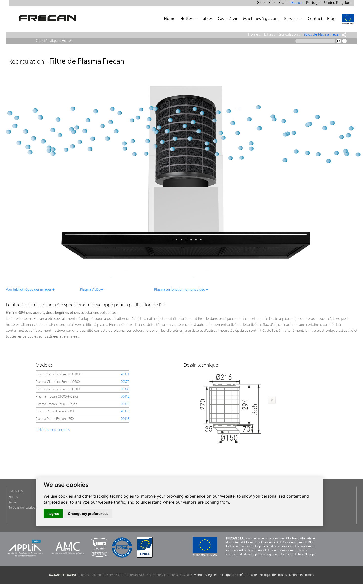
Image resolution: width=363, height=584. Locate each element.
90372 (125, 382)
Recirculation (288, 35)
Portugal (313, 3)
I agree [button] (53, 513)
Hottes (267, 35)
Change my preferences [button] (88, 513)
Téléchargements (53, 430)
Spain (283, 3)
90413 (125, 419)
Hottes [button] (187, 19)
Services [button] (292, 19)
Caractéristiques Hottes (54, 41)
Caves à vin (228, 19)
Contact (315, 19)
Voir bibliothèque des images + (30, 290)
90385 (125, 389)
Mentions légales (205, 575)
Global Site (266, 3)
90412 (125, 397)
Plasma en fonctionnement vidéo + (181, 290)
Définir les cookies (301, 575)
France (296, 3)
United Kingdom (337, 3)
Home (169, 19)
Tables (207, 19)
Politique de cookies (273, 575)
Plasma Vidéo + (91, 290)
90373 (125, 411)
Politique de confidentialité (238, 575)
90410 (125, 404)
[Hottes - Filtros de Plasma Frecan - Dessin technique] (230, 407)
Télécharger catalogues (24, 508)
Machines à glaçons (261, 19)
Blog (331, 19)
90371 (125, 374)
